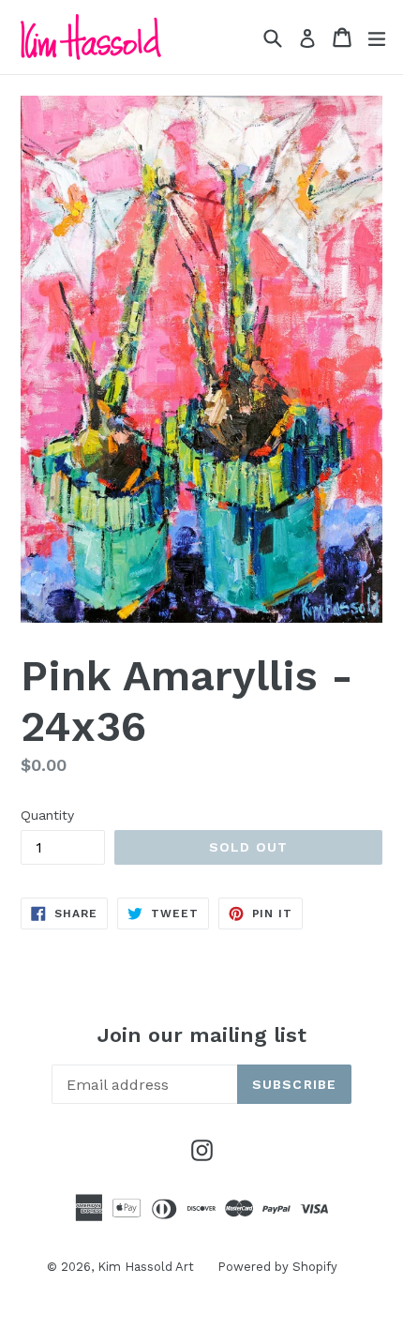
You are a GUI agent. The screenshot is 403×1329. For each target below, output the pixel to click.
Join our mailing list (201, 1035)
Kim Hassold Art (145, 1267)
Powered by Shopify (277, 1267)
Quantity (47, 815)
